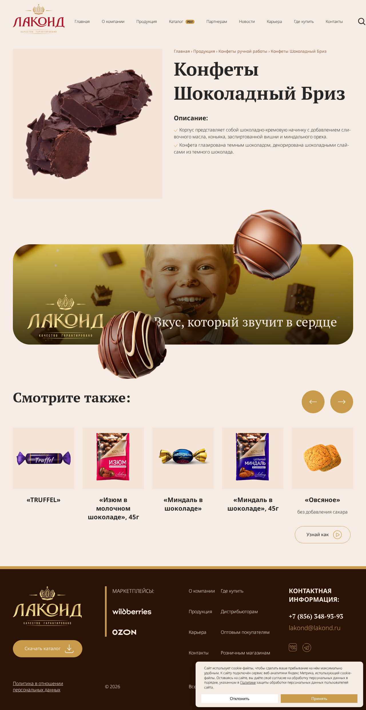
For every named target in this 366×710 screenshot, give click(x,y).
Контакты (334, 21)
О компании (113, 21)
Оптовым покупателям (245, 632)
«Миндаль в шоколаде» (183, 503)
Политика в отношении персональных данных (38, 686)
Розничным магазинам (245, 653)
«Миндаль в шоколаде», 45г (253, 503)
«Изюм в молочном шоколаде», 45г (113, 508)
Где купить (304, 21)
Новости (247, 21)
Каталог (176, 21)
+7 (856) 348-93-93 (316, 616)
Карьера (274, 21)
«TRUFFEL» (44, 499)
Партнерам (216, 21)
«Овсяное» (322, 499)
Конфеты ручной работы (242, 51)
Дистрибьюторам (239, 611)
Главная (82, 21)
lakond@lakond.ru (315, 627)
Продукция (146, 21)
